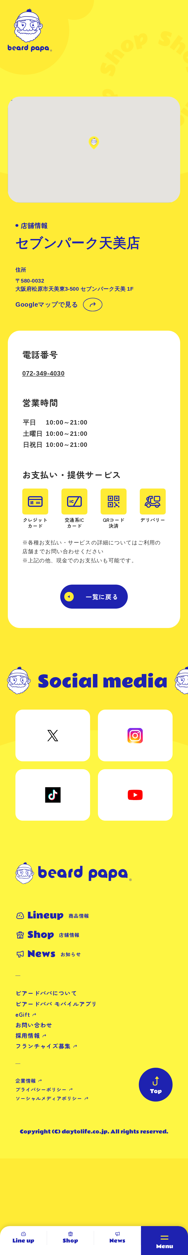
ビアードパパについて (46, 993)
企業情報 (25, 1080)
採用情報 (27, 1035)
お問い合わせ (33, 1025)
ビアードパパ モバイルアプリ (56, 1004)
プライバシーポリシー (41, 1089)
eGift (22, 1014)
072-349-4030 (43, 373)
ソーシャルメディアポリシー (48, 1098)
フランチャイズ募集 (43, 1046)
